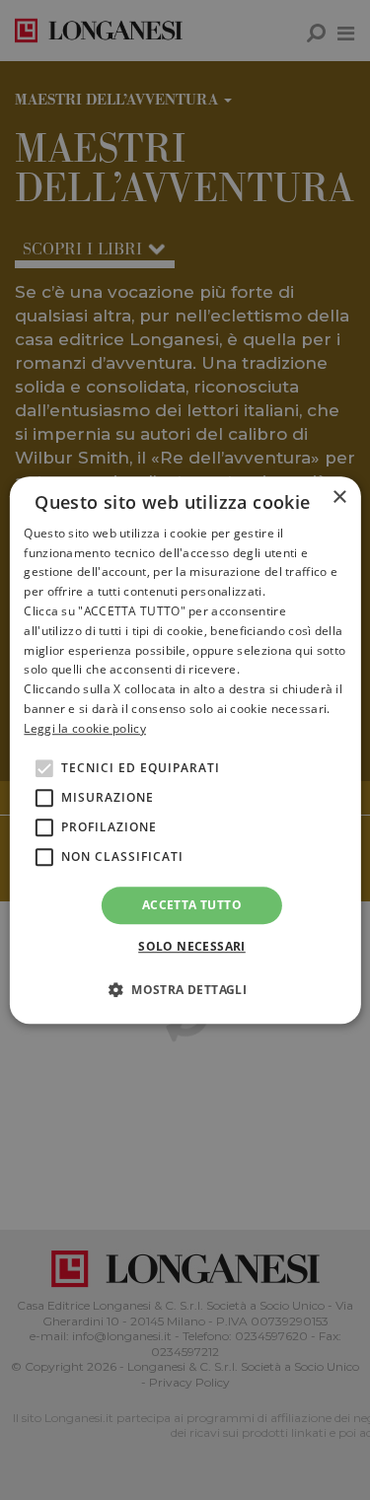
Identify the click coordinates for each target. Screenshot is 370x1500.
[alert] (185, 750)
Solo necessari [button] (192, 946)
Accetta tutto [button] (192, 904)
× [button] (339, 497)
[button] (185, 989)
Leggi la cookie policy (85, 728)
